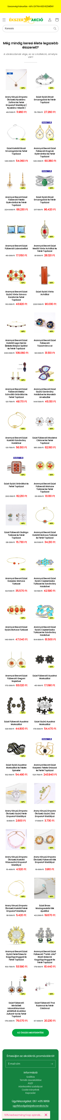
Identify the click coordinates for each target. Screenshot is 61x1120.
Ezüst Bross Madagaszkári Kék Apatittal (45, 908)
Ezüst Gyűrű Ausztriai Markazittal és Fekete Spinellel (16, 768)
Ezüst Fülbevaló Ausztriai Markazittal (45, 677)
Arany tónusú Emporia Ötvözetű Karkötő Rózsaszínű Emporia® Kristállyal (16, 861)
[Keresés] (55, 28)
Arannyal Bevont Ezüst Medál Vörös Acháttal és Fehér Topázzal (45, 249)
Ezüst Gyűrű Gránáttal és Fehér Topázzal (16, 485)
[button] (4, 19)
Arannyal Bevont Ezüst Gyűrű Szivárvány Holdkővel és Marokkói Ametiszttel (45, 393)
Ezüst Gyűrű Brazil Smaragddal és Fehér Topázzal (45, 100)
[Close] (46, 1115)
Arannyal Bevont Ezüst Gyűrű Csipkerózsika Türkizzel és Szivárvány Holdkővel (45, 582)
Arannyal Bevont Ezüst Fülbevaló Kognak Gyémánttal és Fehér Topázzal (45, 152)
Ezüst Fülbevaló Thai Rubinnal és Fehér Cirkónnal (45, 1006)
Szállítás (30, 1077)
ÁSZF (30, 1083)
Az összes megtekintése (30, 1032)
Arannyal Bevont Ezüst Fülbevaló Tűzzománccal (45, 343)
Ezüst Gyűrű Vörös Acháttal (45, 293)
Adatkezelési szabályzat (30, 1086)
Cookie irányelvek (30, 1089)
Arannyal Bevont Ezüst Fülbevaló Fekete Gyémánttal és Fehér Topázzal (16, 201)
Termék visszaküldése (30, 1080)
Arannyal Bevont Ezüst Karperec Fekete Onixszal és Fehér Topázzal (45, 768)
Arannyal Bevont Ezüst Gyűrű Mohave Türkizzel (16, 628)
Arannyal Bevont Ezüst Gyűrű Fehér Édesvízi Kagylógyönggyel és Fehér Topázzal (16, 955)
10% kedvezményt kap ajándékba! (23, 1114)
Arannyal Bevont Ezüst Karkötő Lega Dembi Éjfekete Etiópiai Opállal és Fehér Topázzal (16, 344)
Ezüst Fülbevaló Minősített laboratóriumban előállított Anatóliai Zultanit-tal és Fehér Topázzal (16, 1010)
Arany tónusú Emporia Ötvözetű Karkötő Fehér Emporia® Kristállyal (16, 908)
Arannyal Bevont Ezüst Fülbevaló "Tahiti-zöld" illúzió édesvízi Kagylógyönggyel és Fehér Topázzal (45, 957)
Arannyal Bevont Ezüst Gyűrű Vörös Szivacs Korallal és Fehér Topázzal (16, 295)
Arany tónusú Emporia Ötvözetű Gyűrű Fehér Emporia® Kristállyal (16, 814)
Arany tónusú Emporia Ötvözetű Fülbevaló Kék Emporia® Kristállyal (45, 860)
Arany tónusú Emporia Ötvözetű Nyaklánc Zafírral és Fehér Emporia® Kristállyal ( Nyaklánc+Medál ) (16, 102)
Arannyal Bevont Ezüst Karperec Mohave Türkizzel (16, 581)
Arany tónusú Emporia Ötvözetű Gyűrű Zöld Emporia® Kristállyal (45, 814)
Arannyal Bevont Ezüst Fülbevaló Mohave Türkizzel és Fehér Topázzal (45, 487)
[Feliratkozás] (51, 1063)
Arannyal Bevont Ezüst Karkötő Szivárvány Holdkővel (16, 441)
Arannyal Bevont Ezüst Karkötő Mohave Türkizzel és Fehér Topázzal (45, 535)
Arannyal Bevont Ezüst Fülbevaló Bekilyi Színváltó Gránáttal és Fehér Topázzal (16, 393)
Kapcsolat (30, 1093)
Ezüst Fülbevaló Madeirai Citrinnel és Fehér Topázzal (45, 441)
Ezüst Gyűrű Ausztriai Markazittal (44, 723)
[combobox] (30, 28)
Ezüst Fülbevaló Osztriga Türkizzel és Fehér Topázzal (16, 535)
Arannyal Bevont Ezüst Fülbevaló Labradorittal (16, 247)
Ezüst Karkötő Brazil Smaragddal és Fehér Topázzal (16, 151)
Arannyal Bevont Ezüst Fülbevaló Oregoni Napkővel (16, 678)
